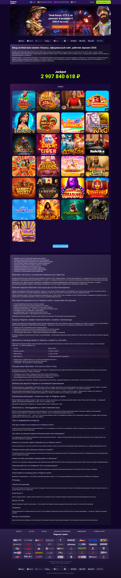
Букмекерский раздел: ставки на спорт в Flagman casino (30, 269)
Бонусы (44, 531)
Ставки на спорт (99, 531)
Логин (92, 2)
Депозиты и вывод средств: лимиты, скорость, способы (30, 264)
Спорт (75, 2)
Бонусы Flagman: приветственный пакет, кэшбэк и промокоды (32, 263)
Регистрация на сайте (60, 27)
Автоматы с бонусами (60, 246)
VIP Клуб (31, 531)
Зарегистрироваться (103, 2)
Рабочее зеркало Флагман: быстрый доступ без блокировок (31, 260)
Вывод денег (82, 531)
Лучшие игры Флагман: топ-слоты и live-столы (27, 266)
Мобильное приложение (62, 531)
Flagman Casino (13, 2)
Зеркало (18, 531)
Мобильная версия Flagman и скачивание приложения (29, 268)
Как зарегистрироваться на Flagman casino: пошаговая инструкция (33, 261)
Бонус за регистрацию (62, 2)
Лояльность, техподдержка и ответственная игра (28, 271)
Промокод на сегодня (46, 2)
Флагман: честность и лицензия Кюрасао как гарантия (30, 258)
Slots (34, 2)
